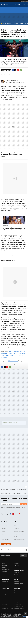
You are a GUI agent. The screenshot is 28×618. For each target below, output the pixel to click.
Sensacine (16, 572)
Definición (4, 536)
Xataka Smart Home (6, 569)
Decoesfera (4, 592)
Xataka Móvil (4, 565)
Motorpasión (17, 581)
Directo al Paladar (5, 581)
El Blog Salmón (17, 590)
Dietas (3, 531)
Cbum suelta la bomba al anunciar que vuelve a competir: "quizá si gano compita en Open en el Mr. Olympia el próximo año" (15, 489)
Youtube (13, 514)
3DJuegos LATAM (18, 602)
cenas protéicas (5, 539)
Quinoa (13, 493)
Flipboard (18, 70)
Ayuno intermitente (7, 23)
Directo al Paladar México (7, 608)
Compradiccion (5, 594)
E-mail (21, 70)
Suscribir (23, 504)
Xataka (3, 563)
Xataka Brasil (4, 604)
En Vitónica (5, 225)
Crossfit (19, 493)
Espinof (16, 574)
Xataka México (5, 602)
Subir (22, 555)
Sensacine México (18, 604)
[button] (11, 81)
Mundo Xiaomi (5, 571)
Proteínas (4, 528)
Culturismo (17, 364)
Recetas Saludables (19, 531)
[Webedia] (24, 1)
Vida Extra (16, 565)
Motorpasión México (19, 608)
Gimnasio (16, 23)
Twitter (15, 70)
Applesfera (4, 567)
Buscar (26, 550)
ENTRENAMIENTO (5, 4)
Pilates (24, 493)
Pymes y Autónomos (19, 592)
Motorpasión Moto (18, 583)
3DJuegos (16, 563)
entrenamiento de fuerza (20, 534)
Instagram (16, 514)
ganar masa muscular (19, 539)
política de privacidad (20, 507)
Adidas (21, 23)
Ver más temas (6, 544)
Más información (22, 616)
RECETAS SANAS (16, 4)
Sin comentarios (7, 70)
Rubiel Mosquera (13, 361)
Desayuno (4, 534)
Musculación (9, 364)
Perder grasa (17, 536)
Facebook (13, 70)
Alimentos (16, 528)
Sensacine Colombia (18, 606)
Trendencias (4, 590)
